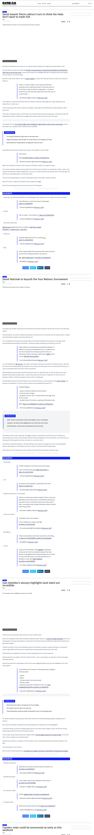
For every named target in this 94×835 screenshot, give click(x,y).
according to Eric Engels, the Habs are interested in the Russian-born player (46, 751)
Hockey (39, 3)
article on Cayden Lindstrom (55, 638)
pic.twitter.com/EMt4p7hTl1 (43, 257)
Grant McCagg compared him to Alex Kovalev (48, 735)
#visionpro (5, 229)
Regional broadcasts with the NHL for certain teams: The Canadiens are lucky (29, 139)
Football (44, 3)
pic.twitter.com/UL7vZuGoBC (27, 524)
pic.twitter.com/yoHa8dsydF (43, 538)
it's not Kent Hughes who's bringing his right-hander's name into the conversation (39, 124)
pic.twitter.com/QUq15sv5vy (41, 158)
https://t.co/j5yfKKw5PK (26, 203)
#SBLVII (35, 559)
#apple (39, 227)
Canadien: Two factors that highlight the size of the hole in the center (27, 423)
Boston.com (19, 364)
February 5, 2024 (39, 244)
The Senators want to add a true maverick (19, 708)
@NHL (24, 257)
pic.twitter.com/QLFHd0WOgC (27, 783)
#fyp (31, 227)
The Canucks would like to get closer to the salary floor (22, 136)
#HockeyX (26, 356)
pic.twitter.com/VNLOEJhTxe (40, 687)
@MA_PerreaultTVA (41, 470)
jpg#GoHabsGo (28, 794)
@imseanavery (6, 227)
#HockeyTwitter (34, 356)
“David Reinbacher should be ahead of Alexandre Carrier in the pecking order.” (29, 711)
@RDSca (39, 559)
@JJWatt (40, 549)
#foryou (34, 227)
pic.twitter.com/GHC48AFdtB (27, 561)
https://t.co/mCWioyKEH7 (47, 806)
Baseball (49, 3)
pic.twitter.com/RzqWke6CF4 (41, 794)
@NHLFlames (30, 257)
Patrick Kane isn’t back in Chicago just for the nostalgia (23, 705)
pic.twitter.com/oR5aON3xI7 (27, 769)
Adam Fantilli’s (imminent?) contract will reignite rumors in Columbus (27, 420)
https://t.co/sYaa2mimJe (26, 486)
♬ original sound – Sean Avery (18, 229)
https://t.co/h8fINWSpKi (30, 404)
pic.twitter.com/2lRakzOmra (45, 404)
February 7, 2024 (47, 161)
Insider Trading (60, 381)
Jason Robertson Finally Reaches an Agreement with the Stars (25, 142)
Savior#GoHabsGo (27, 158)
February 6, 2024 (42, 98)
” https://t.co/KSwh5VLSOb (46, 215)
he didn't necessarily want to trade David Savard (40, 70)
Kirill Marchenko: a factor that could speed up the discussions (25, 426)
